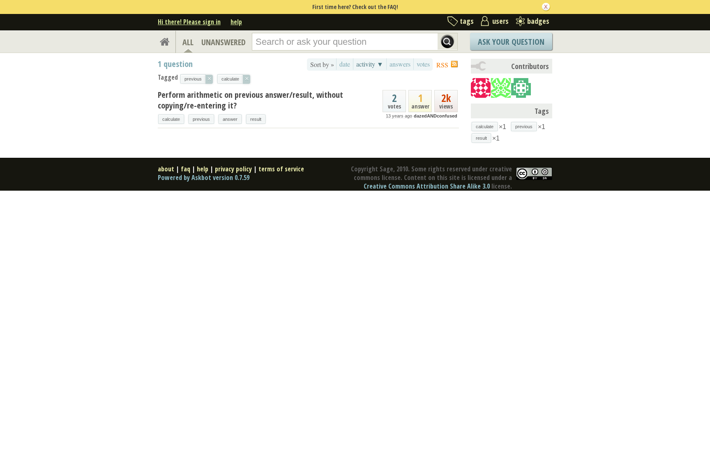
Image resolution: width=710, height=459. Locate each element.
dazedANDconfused (435, 115)
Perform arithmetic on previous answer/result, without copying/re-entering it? (250, 100)
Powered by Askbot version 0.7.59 (203, 177)
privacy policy (233, 168)
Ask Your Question (511, 41)
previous (201, 119)
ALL (188, 42)
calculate (171, 119)
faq (185, 168)
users (500, 21)
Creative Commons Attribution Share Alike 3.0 (427, 186)
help (236, 21)
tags (467, 21)
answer (230, 119)
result (255, 119)
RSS (442, 64)
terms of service (281, 168)
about (166, 168)
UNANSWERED (223, 42)
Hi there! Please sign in (189, 21)
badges (538, 21)
